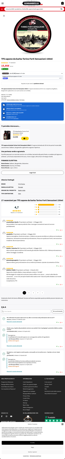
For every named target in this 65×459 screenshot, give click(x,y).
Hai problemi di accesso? (51, 393)
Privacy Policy (26, 396)
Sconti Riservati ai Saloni (7, 387)
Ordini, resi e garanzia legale (30, 384)
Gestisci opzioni (32, 452)
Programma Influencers (7, 382)
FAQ (46, 389)
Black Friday (26, 405)
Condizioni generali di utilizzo (30, 387)
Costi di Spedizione (27, 382)
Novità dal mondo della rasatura (53, 391)
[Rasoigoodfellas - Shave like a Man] (32, 3)
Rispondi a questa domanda (14, 322)
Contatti (47, 387)
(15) (21, 135)
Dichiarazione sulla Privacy (35, 456)
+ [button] (25, 138)
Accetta (32, 443)
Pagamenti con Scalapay (29, 391)
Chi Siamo (25, 400)
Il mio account (48, 382)
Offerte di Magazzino (28, 407)
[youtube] (11, 416)
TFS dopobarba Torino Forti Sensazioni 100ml (21, 132)
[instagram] (6, 416)
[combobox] (34, 9)
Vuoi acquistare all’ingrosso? (8, 389)
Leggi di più (32, 173)
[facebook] (1, 416)
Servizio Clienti (48, 384)
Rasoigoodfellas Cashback (29, 393)
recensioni (12, 62)
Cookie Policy (26, 456)
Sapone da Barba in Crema (13, 100)
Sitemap (25, 403)
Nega (32, 447)
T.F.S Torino (21, 100)
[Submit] (62, 9)
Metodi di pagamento (28, 389)
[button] (62, 424)
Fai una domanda (57, 311)
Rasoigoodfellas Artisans (7, 384)
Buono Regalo (26, 410)
